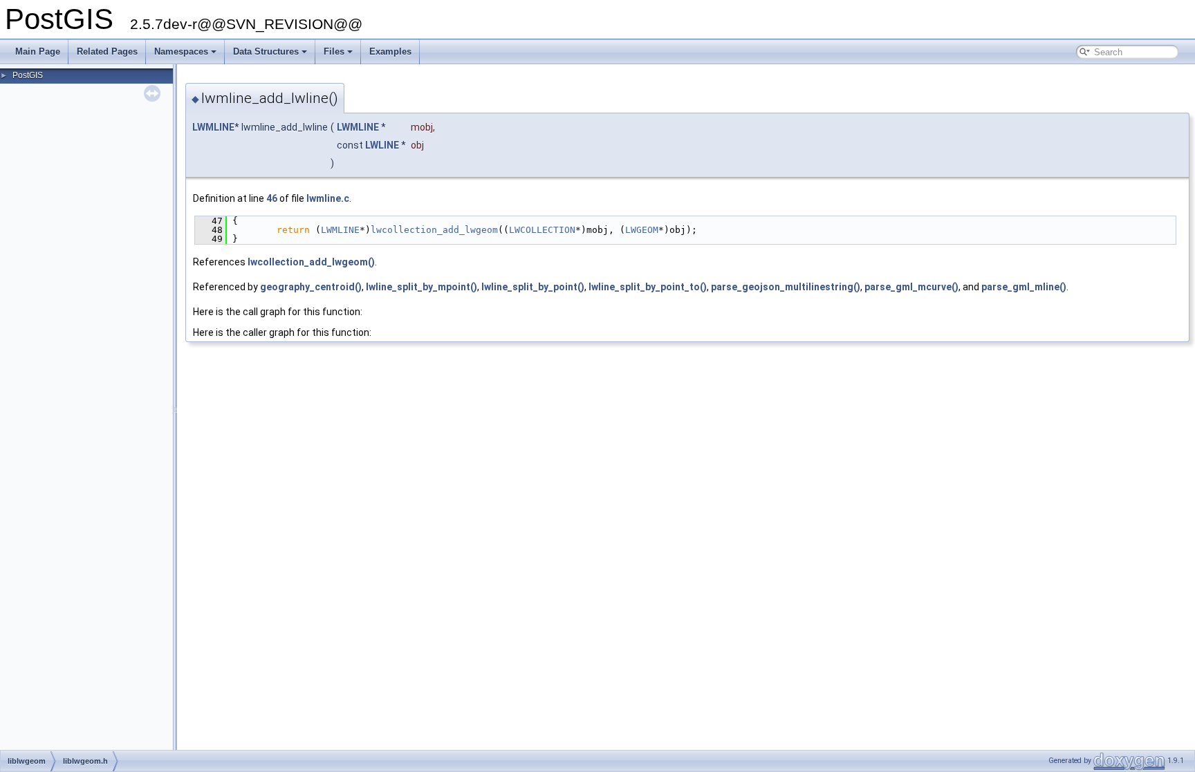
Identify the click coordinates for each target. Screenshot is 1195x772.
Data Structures (266, 51)
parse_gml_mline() (1023, 286)
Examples (390, 51)
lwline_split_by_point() (532, 286)
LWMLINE (213, 127)
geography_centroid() (311, 286)
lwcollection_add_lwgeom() (311, 261)
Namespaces (181, 51)
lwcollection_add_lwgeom (434, 230)
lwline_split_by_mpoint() (421, 286)
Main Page (37, 51)
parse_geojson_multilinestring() (785, 286)
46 (271, 198)
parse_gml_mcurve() (911, 286)
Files (334, 51)
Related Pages (107, 51)
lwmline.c (327, 198)
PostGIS (27, 75)
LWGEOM (641, 230)
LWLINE (382, 145)
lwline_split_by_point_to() (648, 286)
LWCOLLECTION (542, 230)
